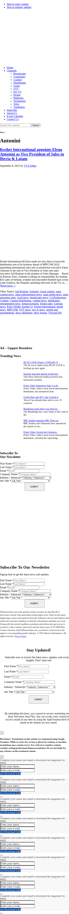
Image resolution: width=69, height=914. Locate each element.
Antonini (34, 291)
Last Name (7, 467)
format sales (46, 303)
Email (4, 470)
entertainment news (10, 303)
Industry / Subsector (11, 477)
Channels (12, 70)
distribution (54, 300)
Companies (19, 76)
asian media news (52, 294)
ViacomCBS (55, 312)
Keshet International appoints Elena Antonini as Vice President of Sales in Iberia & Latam (32, 154)
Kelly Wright (14, 306)
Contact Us (13, 119)
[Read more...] (7, 285)
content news (40, 300)
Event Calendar (15, 116)
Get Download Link (10, 773)
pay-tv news (38, 309)
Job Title (5, 480)
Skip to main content (17, 4)
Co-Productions (57, 297)
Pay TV (17, 91)
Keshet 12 (27, 306)
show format (40, 312)
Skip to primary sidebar (19, 7)
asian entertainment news (28, 294)
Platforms (18, 98)
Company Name (9, 474)
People (17, 94)
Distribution (19, 82)
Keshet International (44, 306)
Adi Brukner (21, 291)
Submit (34, 486)
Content (17, 79)
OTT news (25, 309)
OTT (16, 88)
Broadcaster (19, 73)
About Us (12, 113)
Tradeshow (19, 107)
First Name (7, 463)
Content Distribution (20, 300)
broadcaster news (39, 297)
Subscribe (12, 110)
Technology (19, 101)
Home (10, 67)
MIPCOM (12, 309)
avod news (22, 297)
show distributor (23, 312)
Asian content (47, 291)
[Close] (1, 777)
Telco (16, 104)
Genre (16, 85)
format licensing (30, 303)
